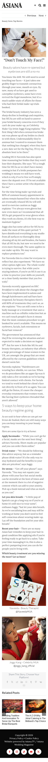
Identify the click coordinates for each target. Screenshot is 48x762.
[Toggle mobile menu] (44, 5)
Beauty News (7, 21)
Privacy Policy (16, 738)
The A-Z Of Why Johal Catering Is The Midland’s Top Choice (35, 718)
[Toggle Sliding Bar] (35, 5)
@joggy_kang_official (24, 665)
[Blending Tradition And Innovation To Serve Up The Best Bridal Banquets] (12, 706)
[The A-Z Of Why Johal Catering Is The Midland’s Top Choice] (35, 706)
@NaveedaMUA (24, 611)
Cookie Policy (32, 738)
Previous (31, 15)
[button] (4, 712)
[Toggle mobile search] (40, 5)
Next (41, 15)
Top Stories (17, 21)
